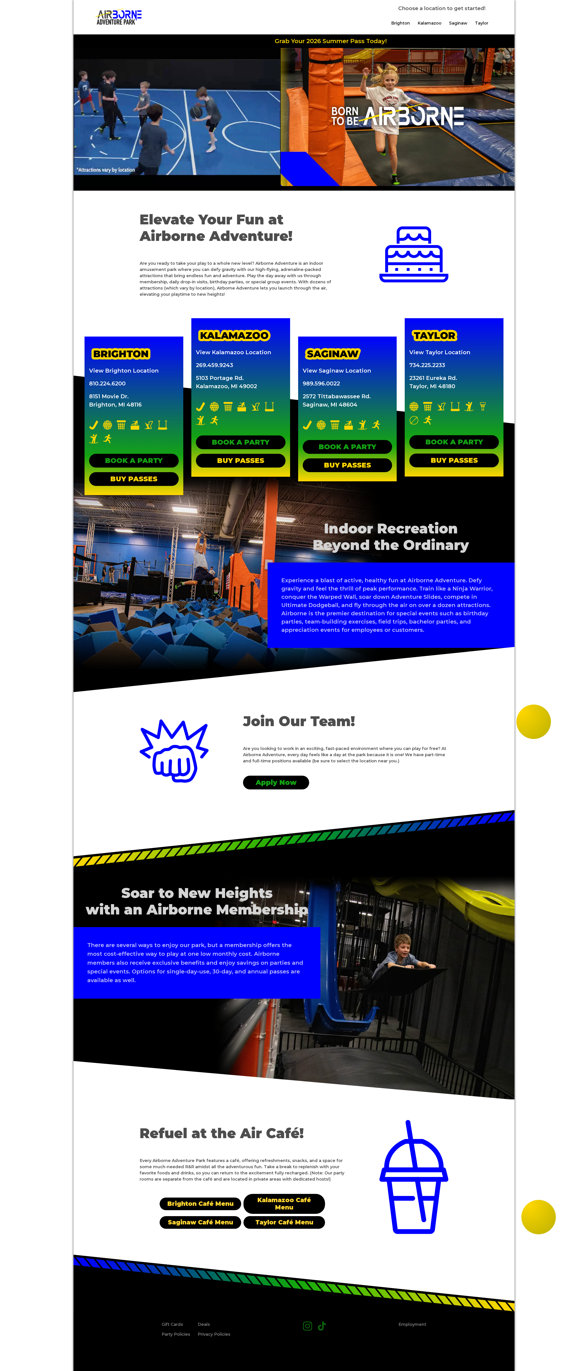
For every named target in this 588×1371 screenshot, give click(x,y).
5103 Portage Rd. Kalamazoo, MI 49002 (226, 382)
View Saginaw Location (337, 370)
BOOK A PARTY (134, 460)
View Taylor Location (439, 352)
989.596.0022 (321, 383)
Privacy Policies (214, 1334)
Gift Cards (172, 1324)
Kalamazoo (429, 23)
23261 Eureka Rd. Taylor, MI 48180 (433, 382)
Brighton (400, 23)
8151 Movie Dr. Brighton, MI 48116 (115, 400)
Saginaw (458, 23)
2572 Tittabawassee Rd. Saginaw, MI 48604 (337, 400)
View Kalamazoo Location (233, 352)
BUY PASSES (133, 479)
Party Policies (176, 1334)
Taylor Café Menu (284, 1222)
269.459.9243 (214, 365)
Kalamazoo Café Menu (284, 1203)
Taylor (481, 23)
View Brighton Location (124, 370)
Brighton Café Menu (200, 1203)
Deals (204, 1324)
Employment (412, 1324)
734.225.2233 (427, 365)
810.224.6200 (107, 383)
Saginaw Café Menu (200, 1222)
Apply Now (276, 782)
